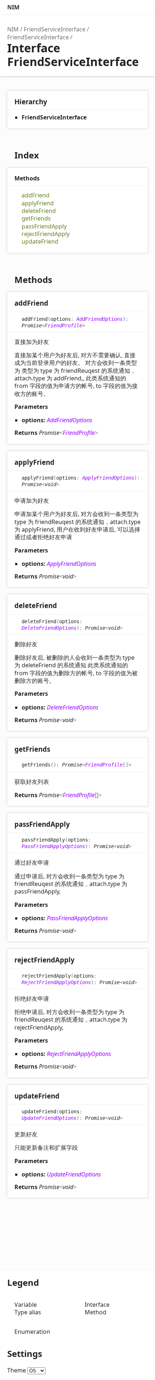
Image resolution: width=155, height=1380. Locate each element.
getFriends (36, 218)
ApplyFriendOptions (108, 478)
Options (126, 7)
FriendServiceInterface (54, 29)
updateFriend (40, 241)
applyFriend (38, 203)
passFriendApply (44, 226)
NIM (13, 7)
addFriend (35, 195)
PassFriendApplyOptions (53, 846)
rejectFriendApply (46, 234)
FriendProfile (63, 325)
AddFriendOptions (99, 319)
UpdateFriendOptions (49, 1118)
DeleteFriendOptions (49, 628)
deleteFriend (39, 211)
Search (112, 7)
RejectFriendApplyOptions (56, 982)
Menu (140, 7)
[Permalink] (55, 303)
